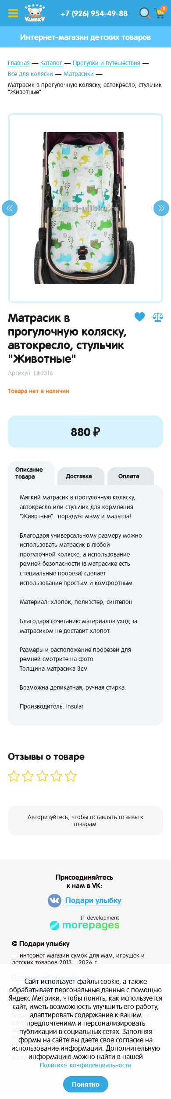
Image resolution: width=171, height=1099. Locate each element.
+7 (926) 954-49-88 (94, 13)
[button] (10, 208)
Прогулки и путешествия (106, 63)
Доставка (79, 476)
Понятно (86, 1084)
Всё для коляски (30, 74)
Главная (19, 63)
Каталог (51, 63)
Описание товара (29, 473)
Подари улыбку (93, 900)
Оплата (128, 476)
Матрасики (79, 74)
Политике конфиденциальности (85, 1065)
